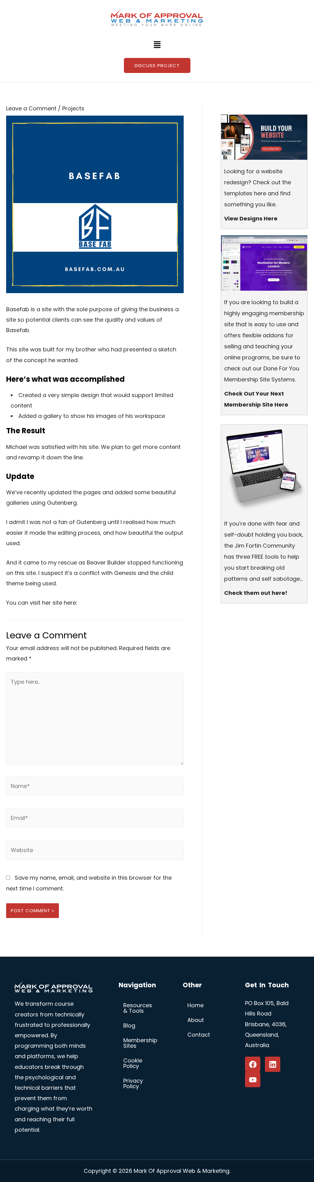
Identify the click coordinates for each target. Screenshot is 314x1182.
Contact (198, 1035)
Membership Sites (140, 1043)
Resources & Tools (137, 1008)
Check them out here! (255, 593)
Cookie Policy (132, 1063)
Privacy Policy (133, 1083)
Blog (129, 1025)
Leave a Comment (31, 108)
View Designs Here (251, 218)
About (195, 1020)
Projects (73, 108)
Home (195, 1005)
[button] (157, 45)
